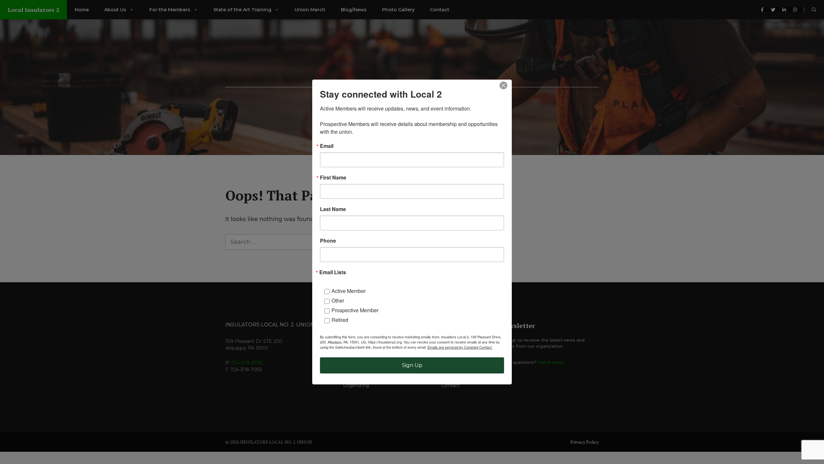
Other (338, 300)
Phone (328, 240)
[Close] (503, 85)
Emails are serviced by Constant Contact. (459, 347)
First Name (333, 177)
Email (326, 146)
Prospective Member (355, 310)
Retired (340, 320)
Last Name (333, 209)
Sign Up (412, 365)
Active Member (349, 291)
